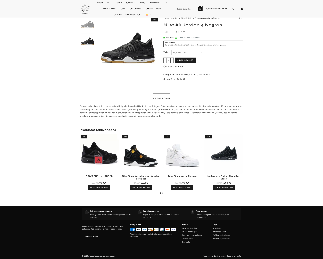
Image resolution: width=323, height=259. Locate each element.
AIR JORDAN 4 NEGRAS (99, 176)
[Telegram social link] (184, 79)
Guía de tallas (187, 238)
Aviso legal (217, 228)
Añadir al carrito (185, 60)
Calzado (193, 74)
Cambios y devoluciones (192, 235)
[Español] (148, 14)
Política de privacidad (221, 238)
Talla (165, 52)
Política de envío (219, 232)
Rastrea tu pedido (189, 228)
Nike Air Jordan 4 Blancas (182, 176)
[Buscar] (200, 8)
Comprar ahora (91, 236)
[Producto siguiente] (241, 18)
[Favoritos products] (233, 8)
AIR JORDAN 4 (187, 18)
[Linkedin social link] (181, 79)
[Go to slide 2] (162, 193)
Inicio (166, 18)
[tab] (161, 97)
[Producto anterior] (235, 18)
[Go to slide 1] (160, 193)
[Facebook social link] (171, 79)
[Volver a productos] (238, 18)
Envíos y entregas (189, 232)
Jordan (174, 18)
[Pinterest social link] (177, 79)
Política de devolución (221, 235)
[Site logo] (85, 8)
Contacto (186, 242)
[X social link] (174, 79)
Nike (208, 74)
